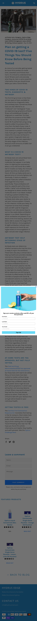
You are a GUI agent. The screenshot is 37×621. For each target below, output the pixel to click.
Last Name (4, 321)
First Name (4, 316)
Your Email (4, 326)
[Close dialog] (36, 286)
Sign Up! (18, 332)
